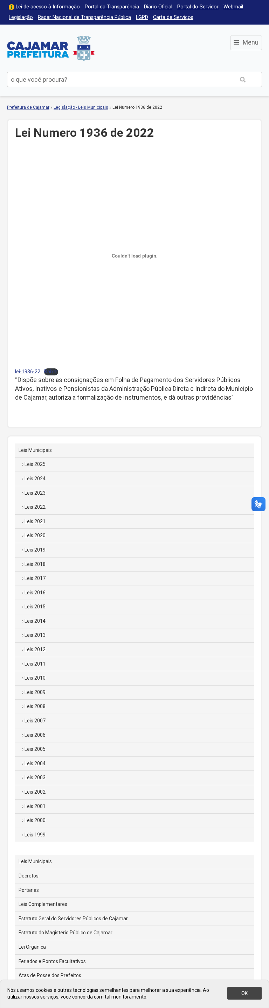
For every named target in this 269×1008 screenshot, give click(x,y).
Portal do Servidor (198, 7)
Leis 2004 (35, 763)
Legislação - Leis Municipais (81, 107)
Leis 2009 (35, 692)
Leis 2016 (35, 592)
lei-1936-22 (27, 372)
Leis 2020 (35, 535)
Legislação (21, 17)
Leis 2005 (35, 749)
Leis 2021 (35, 521)
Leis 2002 (35, 792)
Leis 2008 (35, 706)
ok (244, 993)
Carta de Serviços (173, 17)
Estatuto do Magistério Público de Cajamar (65, 932)
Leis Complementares (43, 904)
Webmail (233, 7)
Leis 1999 (35, 834)
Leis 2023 (35, 493)
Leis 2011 (35, 664)
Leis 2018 (35, 564)
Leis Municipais (35, 450)
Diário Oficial (158, 7)
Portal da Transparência (112, 7)
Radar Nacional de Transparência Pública (84, 17)
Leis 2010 (35, 678)
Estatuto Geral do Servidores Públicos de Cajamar (73, 918)
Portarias (29, 890)
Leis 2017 (35, 578)
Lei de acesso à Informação (48, 7)
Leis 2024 (35, 478)
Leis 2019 (35, 550)
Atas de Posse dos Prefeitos (50, 975)
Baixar (51, 372)
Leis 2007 (35, 720)
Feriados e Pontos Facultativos (52, 961)
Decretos (29, 876)
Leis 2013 (35, 635)
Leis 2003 (35, 777)
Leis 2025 (35, 464)
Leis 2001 (35, 806)
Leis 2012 (35, 649)
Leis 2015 (35, 606)
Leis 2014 (35, 621)
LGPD (142, 17)
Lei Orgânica (32, 947)
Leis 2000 (35, 820)
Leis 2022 (35, 507)
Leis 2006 (35, 735)
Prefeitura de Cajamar (51, 48)
